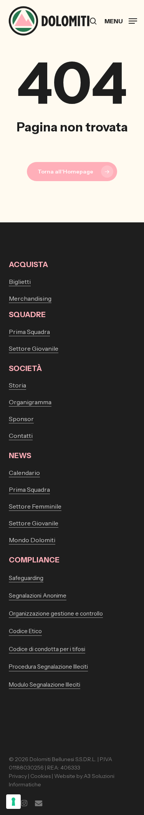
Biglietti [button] (20, 281)
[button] (120, 20)
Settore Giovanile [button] (33, 348)
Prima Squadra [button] (29, 331)
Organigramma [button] (30, 402)
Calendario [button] (24, 472)
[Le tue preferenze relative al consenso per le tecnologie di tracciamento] (13, 801)
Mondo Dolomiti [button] (32, 540)
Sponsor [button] (21, 419)
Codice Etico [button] (25, 631)
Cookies (40, 776)
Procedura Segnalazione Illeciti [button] (48, 666)
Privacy (18, 776)
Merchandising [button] (30, 298)
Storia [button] (17, 385)
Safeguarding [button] (26, 578)
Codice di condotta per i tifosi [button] (47, 649)
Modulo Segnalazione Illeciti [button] (44, 684)
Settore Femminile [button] (35, 506)
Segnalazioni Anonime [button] (37, 595)
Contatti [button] (21, 435)
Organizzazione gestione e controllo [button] (56, 613)
